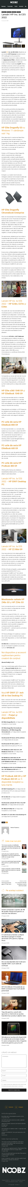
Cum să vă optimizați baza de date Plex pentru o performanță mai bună (11, 863)
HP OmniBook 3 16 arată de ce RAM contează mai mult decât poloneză (13, 989)
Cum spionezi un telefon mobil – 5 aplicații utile (14, 1128)
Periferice (18, 12)
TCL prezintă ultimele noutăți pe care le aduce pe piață (20, 884)
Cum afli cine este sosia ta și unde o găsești (13, 1120)
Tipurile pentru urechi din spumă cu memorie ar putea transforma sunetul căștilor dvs (14, 1014)
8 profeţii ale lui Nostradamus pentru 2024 (13, 1116)
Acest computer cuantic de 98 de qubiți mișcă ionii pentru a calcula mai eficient (11, 870)
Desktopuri (4, 12)
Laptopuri (14, 12)
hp (6, 822)
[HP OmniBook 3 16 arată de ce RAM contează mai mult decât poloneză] (14, 978)
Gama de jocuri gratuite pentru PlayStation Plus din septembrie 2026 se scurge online (11, 855)
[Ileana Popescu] (5, 830)
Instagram (21, 1107)
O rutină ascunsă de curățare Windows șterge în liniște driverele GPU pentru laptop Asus (13, 937)
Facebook (11, 1107)
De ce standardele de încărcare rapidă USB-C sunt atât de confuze (14, 963)
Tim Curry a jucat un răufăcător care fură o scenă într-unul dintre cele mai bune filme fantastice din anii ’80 (13, 1143)
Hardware (9, 12)
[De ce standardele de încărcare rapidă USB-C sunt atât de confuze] (14, 953)
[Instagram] (16, 1107)
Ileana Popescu (14, 827)
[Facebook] (6, 1107)
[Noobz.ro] (14, 2)
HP (7, 52)
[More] (23, 46)
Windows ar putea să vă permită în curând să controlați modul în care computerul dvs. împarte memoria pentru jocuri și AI (14, 1040)
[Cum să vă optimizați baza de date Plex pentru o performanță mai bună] (24, 863)
